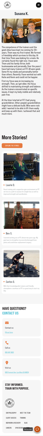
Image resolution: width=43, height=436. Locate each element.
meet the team (25, 413)
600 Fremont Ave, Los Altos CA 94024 (17, 372)
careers (9, 428)
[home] (7, 5)
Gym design (19, 428)
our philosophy (11, 413)
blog (25, 423)
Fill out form (9, 332)
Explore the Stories (12, 146)
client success (11, 418)
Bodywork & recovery (13, 423)
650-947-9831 (9, 352)
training (23, 418)
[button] (38, 5)
